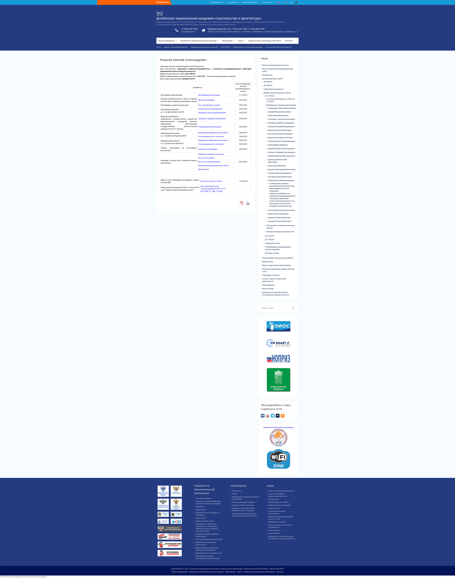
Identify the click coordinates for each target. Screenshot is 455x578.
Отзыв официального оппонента (211, 136)
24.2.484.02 (268, 85)
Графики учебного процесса (243, 505)
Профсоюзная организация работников (264, 41)
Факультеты (236, 491)
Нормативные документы (274, 89)
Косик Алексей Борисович (278, 115)
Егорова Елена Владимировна (280, 173)
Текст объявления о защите (209, 105)
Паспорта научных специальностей (280, 232)
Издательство (267, 262)
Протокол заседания (206, 100)
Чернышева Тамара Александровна (282, 108)
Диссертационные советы (272, 79)
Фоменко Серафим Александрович (282, 152)
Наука (240, 41)
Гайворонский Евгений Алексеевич (281, 156)
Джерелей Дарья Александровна (281, 149)
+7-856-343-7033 (189, 29)
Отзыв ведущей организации (209, 127)
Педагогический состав (205, 521)
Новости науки (268, 289)
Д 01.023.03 (269, 240)
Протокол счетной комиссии (209, 162)
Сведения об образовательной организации (198, 41)
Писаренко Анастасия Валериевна (281, 141)
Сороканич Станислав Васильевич (281, 119)
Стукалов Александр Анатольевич (281, 210)
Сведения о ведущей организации (211, 119)
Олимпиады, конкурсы (271, 275)
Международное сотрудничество (209, 553)
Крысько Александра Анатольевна (282, 169)
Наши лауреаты (268, 285)
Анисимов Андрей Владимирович (281, 123)
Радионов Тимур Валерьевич (279, 217)
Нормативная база (272, 243)
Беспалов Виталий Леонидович (280, 134)
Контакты (289, 41)
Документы (200, 506)
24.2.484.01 (268, 82)
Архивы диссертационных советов (277, 93)
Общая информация (166, 41)
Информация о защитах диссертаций (281, 105)
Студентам (232, 2)
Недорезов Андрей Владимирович (281, 126)
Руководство (201, 518)
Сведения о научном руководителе (212, 113)
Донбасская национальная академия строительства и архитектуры (208, 18)
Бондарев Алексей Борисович (280, 221)
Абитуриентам (217, 2)
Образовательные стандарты (243, 502)
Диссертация (203, 169)
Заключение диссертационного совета (213, 165)
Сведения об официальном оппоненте (213, 133)
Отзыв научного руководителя (210, 109)
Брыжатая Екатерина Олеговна (280, 138)
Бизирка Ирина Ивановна (278, 145)
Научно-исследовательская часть (275, 65)
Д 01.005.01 (269, 236)
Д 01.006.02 (269, 96)
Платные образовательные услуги (209, 539)
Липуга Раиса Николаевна (278, 214)
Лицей (234, 494)
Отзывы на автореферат (208, 149)
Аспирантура (267, 75)
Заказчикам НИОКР (249, 2)
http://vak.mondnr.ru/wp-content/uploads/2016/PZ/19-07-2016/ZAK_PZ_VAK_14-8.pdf (213, 188)
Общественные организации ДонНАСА (277, 258)
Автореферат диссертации (209, 95)
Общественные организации (279, 505)
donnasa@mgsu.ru (188, 32)
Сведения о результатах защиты (211, 154)
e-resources (267, 2)
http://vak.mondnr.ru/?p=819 (211, 181)
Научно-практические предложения (276, 265)
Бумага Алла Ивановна (277, 166)
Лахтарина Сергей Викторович (280, 177)
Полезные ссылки (272, 253)
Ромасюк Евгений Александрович (281, 180)
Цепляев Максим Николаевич (279, 112)
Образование (227, 41)
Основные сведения (203, 498)
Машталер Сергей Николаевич (280, 130)
